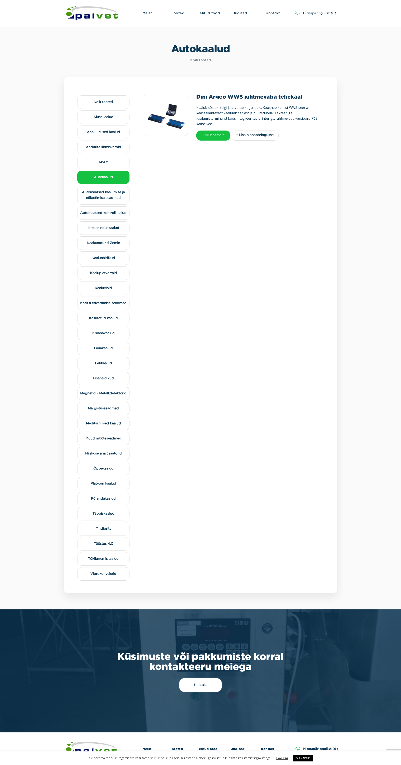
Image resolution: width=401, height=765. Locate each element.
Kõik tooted (200, 60)
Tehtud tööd (207, 749)
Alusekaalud (103, 117)
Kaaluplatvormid (103, 273)
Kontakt (267, 749)
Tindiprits (103, 528)
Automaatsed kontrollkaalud (103, 212)
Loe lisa (282, 758)
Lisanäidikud (103, 378)
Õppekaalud (103, 468)
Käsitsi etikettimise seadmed (103, 303)
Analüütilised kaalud (103, 132)
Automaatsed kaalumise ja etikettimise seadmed (103, 195)
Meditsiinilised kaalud (103, 423)
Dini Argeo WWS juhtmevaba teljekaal (249, 96)
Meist (146, 749)
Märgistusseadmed (103, 408)
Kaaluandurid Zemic (103, 243)
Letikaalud (103, 363)
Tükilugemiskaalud (103, 558)
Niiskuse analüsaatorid (103, 453)
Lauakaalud (103, 348)
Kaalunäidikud (103, 258)
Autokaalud (103, 177)
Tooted (177, 749)
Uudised (237, 749)
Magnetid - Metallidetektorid (103, 393)
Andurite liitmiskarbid (103, 147)
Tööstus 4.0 (103, 543)
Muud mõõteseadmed (103, 438)
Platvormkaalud (103, 483)
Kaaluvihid (103, 288)
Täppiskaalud (103, 513)
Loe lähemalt (213, 135)
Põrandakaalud (103, 498)
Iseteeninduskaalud (103, 228)
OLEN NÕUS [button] (303, 758)
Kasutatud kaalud (103, 318)
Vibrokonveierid (103, 573)
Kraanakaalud (103, 333)
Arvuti (103, 162)
